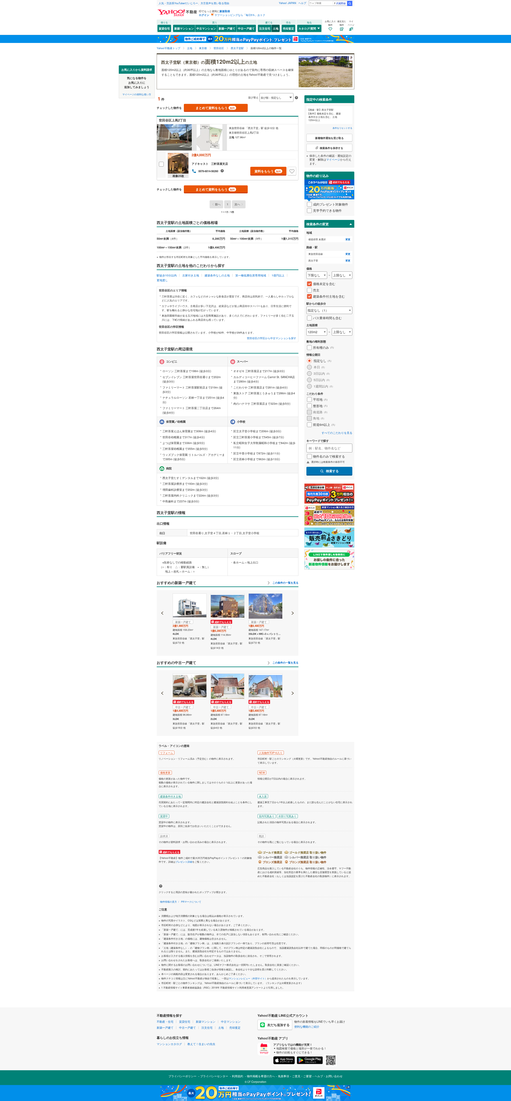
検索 (349, 3)
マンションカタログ (169, 1044)
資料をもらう (268, 171)
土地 (275, 28)
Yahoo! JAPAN (287, 3)
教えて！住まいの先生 (201, 1044)
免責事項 (283, 1076)
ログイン (204, 15)
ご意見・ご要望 (302, 1076)
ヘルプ (302, 3)
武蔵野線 (341, 3)
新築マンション (184, 28)
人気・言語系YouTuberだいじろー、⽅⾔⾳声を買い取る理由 (194, 3)
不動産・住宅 (165, 1021)
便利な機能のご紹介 (306, 1026)
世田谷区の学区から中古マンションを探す (271, 338)
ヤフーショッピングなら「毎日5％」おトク (240, 15)
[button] (162, 599)
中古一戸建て (246, 28)
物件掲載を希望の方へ (261, 1076)
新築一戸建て (227, 28)
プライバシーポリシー (182, 1076)
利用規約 (237, 1076)
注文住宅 (264, 28)
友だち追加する (278, 1024)
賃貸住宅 (164, 28)
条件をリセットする (342, 127)
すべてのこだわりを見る (337, 433)
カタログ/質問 (307, 28)
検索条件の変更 (317, 224)
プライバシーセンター (214, 1076)
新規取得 (225, 11)
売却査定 (288, 28)
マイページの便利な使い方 (136, 94)
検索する (332, 471)
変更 (348, 239)
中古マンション (206, 28)
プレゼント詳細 (183, 861)
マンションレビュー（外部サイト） (248, 978)
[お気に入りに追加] (291, 171)
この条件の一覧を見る (285, 582)
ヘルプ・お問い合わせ (329, 1076)
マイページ (333, 159)
